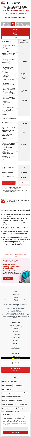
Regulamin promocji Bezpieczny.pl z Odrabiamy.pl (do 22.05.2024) (15, 305)
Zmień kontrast (15, 358)
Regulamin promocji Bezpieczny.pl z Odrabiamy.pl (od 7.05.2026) (15, 300)
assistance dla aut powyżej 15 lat (10, 411)
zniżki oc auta (23, 404)
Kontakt (15, 296)
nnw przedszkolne (7, 385)
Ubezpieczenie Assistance (15, 334)
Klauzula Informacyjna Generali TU (15, 311)
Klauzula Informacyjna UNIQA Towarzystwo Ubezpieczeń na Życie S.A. (15, 317)
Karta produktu (22, 13)
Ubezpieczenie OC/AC (15, 331)
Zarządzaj (15, 428)
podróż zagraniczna (7, 408)
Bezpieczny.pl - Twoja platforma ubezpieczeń (10, 3)
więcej (3, 159)
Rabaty (13, 201)
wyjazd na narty (19, 408)
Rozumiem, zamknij (15, 432)
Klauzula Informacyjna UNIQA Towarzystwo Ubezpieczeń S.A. (15, 314)
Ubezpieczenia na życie (15, 333)
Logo (15, 347)
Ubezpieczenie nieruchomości (15, 336)
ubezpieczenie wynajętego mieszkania (12, 400)
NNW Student (15, 328)
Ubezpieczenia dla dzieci (15, 325)
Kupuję (15, 37)
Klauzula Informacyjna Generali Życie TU (15, 313)
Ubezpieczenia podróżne (15, 330)
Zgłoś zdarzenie (15, 340)
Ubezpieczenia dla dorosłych (15, 327)
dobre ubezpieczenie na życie (9, 404)
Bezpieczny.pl (15, 294)
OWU (6, 13)
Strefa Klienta (15, 339)
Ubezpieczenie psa (15, 337)
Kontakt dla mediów (15, 348)
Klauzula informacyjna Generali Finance (15, 308)
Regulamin (15, 297)
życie (15, 389)
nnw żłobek (14, 381)
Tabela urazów (13, 13)
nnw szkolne (5, 381)
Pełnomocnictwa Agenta (15, 319)
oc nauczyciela (18, 385)
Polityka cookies (15, 310)
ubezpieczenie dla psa (21, 393)
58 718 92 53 (15, 369)
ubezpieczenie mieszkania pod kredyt (11, 396)
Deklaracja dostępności (15, 356)
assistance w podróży (7, 393)
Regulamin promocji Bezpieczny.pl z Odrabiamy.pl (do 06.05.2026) (15, 302)
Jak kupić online (8, 182)
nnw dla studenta (6, 389)
